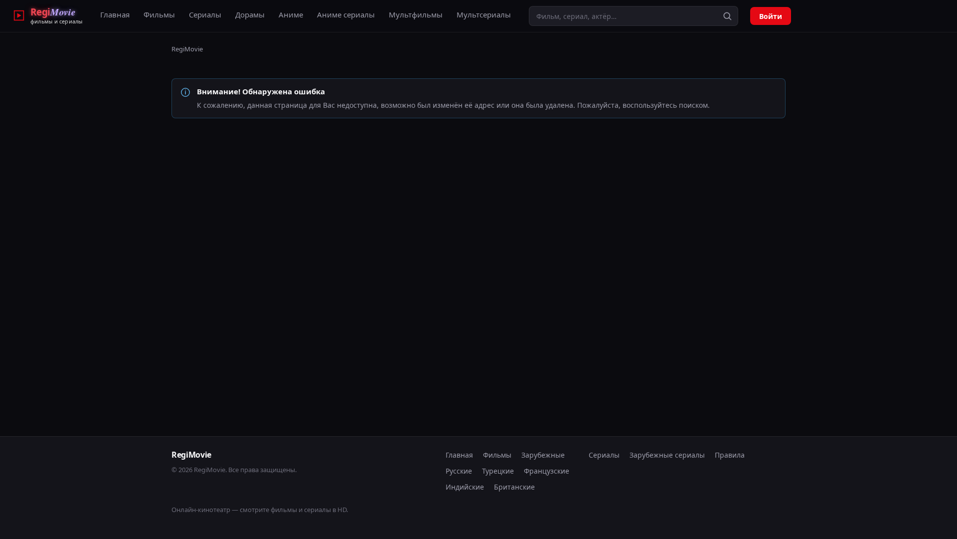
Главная (115, 14)
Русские (459, 471)
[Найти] (727, 16)
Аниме (291, 14)
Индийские (465, 487)
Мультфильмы (416, 14)
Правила (730, 455)
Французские (546, 471)
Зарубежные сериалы (667, 455)
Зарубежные (543, 455)
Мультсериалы (484, 14)
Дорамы (250, 14)
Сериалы (205, 14)
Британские (514, 487)
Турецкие (498, 471)
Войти (770, 16)
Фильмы (159, 14)
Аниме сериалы (346, 14)
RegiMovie (187, 48)
